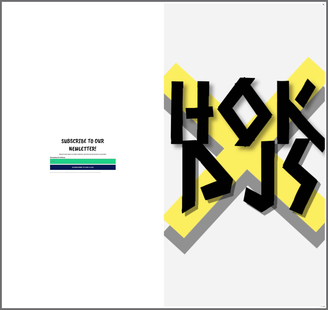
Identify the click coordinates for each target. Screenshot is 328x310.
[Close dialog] (323, 4)
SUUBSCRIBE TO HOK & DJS (83, 167)
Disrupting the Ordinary (57, 157)
